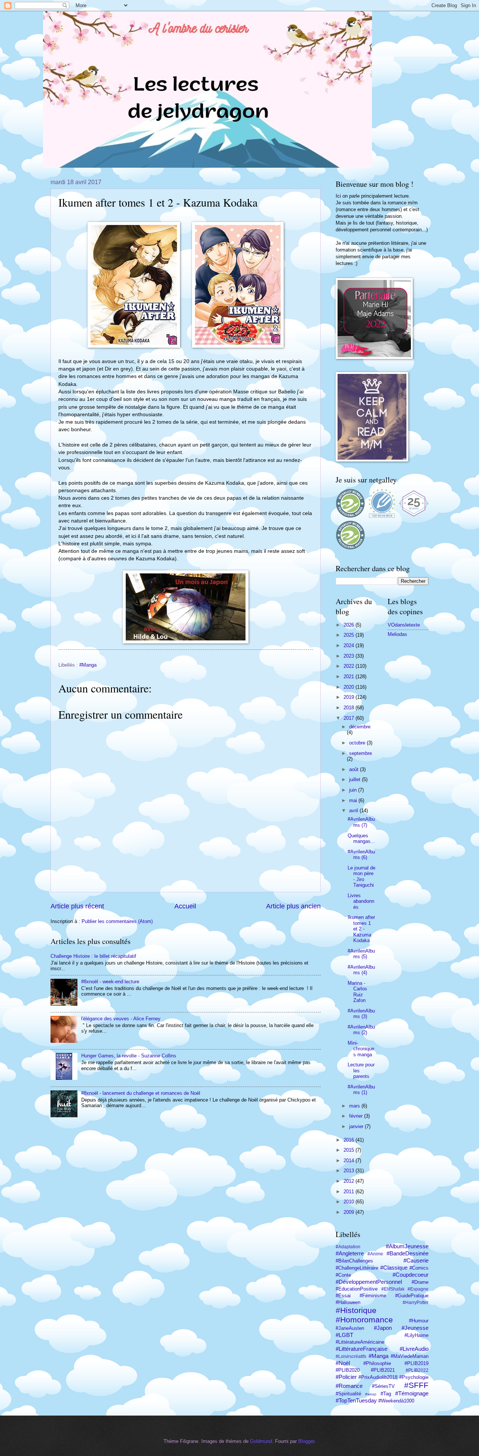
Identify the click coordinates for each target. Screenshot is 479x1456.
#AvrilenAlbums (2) (361, 1029)
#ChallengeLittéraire (357, 1268)
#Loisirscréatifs (351, 1356)
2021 (350, 676)
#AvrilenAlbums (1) (361, 1089)
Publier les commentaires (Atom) (117, 921)
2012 (350, 1181)
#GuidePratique (411, 1295)
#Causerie (415, 1260)
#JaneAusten (350, 1328)
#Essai (343, 1295)
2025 (350, 635)
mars (355, 1106)
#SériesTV (383, 1386)
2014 (350, 1160)
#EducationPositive (357, 1289)
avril (354, 810)
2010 (350, 1201)
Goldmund (261, 1441)
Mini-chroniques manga (361, 1048)
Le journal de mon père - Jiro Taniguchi (361, 876)
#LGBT (344, 1335)
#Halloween (348, 1302)
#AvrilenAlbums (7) (361, 822)
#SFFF (416, 1385)
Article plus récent (77, 906)
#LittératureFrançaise (361, 1349)
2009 (350, 1212)
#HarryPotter (415, 1302)
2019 (350, 697)
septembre (360, 753)
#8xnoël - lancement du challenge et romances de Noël (140, 1093)
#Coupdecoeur (410, 1274)
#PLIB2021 (383, 1370)
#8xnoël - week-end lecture (110, 981)
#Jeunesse (415, 1328)
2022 (350, 666)
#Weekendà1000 (396, 1401)
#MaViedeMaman (409, 1356)
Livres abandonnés (361, 901)
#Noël (343, 1363)
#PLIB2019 (416, 1363)
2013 (350, 1170)
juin (353, 790)
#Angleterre (350, 1253)
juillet (355, 779)
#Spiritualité (348, 1393)
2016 (350, 1140)
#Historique (356, 1310)
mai (354, 800)
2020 (350, 687)
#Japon (383, 1328)
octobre (358, 743)
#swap (370, 1394)
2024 (350, 645)
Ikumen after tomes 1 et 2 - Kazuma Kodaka (361, 928)
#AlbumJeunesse (407, 1246)
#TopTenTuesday (356, 1400)
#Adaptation (348, 1247)
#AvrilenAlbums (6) (361, 854)
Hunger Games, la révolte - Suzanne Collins (128, 1056)
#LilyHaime (416, 1335)
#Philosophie (377, 1363)
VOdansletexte (404, 625)
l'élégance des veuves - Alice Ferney (121, 1018)
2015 (350, 1150)
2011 (350, 1191)
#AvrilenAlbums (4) (361, 969)
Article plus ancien (293, 906)
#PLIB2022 (417, 1370)
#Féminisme (373, 1295)
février (356, 1116)
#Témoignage (411, 1393)
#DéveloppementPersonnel (369, 1282)
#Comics (418, 1268)
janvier (357, 1126)
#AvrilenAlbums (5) (361, 953)
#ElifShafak (393, 1289)
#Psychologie (413, 1377)
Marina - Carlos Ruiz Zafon (357, 991)
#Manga (88, 665)
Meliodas (397, 634)
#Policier (346, 1377)
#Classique (394, 1267)
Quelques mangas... (361, 838)
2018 (350, 707)
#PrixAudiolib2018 (378, 1377)
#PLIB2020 (348, 1370)
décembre (359, 726)
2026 (350, 625)
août (354, 769)
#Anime (375, 1254)
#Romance (349, 1386)
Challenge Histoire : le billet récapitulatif (93, 956)
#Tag (386, 1393)
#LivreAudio (414, 1349)
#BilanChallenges (354, 1261)
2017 (350, 718)
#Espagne (418, 1289)
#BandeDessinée (407, 1253)
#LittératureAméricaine (360, 1342)
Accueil (185, 906)
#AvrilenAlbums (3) (361, 1013)
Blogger (306, 1441)
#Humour (418, 1321)
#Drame (420, 1282)
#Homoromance (364, 1319)
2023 (350, 656)
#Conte (343, 1275)
